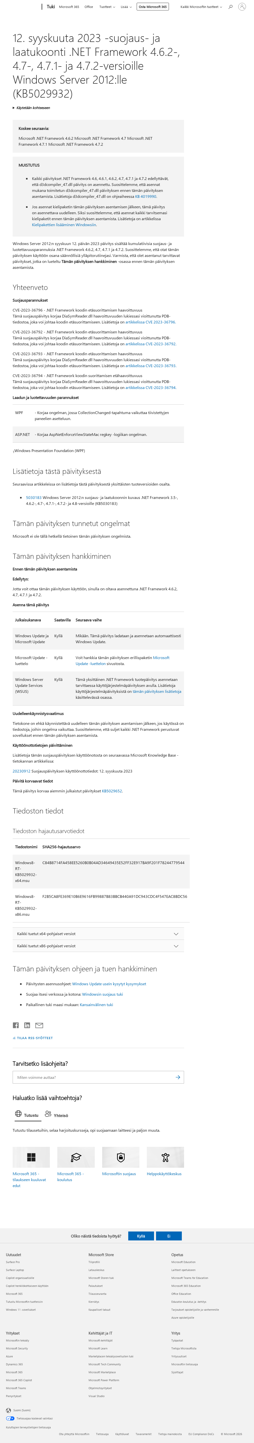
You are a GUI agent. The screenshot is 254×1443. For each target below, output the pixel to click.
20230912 (22, 771)
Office (89, 6)
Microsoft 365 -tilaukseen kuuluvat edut (29, 1179)
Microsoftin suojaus (119, 1173)
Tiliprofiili (94, 1262)
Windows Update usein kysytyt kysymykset (109, 983)
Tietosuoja (102, 1434)
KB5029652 (112, 790)
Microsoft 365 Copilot (19, 1380)
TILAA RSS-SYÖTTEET (35, 1038)
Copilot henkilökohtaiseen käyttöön (27, 1286)
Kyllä (141, 1235)
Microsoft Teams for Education (189, 1278)
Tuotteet (105, 6)
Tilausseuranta (97, 1294)
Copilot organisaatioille (20, 1278)
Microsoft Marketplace (102, 1372)
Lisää (124, 6)
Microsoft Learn (98, 1348)
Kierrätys (94, 1301)
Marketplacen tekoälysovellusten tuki (111, 1356)
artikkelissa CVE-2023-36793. (151, 365)
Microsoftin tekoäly (17, 1340)
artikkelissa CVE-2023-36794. (151, 387)
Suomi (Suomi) (22, 1410)
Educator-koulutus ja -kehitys (188, 1301)
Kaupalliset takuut (99, 1309)
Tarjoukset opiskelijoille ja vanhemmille (195, 1309)
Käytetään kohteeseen (33, 107)
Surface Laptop (15, 1270)
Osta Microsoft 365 (153, 6)
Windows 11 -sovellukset (21, 1309)
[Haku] (178, 1077)
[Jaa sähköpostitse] (37, 1024)
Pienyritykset (13, 1396)
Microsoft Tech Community (105, 1364)
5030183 (34, 497)
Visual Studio (96, 1396)
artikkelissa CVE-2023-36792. (151, 343)
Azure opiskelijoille (182, 1317)
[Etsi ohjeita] (230, 6)
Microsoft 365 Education (186, 1286)
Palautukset (96, 1286)
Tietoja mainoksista (170, 1434)
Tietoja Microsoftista (183, 1348)
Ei (168, 1235)
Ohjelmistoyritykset (100, 1388)
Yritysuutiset (179, 1356)
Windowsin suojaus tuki (102, 994)
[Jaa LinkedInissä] (25, 1024)
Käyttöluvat (122, 1434)
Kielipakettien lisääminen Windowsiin (64, 224)
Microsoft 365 (69, 6)
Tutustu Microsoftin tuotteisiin (24, 1301)
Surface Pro (13, 1262)
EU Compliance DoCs (201, 1434)
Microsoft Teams (16, 1388)
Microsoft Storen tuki (101, 1278)
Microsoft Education (183, 1262)
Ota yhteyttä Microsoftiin (74, 1434)
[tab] (28, 1114)
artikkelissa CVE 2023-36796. (151, 321)
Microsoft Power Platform (104, 1380)
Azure (9, 1356)
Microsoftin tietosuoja (184, 1364)
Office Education (181, 1294)
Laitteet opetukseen (183, 1270)
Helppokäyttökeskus (164, 1173)
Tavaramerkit (144, 1434)
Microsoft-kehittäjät (101, 1340)
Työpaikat (177, 1340)
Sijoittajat (177, 1372)
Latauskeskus (96, 1270)
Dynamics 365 (14, 1364)
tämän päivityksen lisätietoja (157, 691)
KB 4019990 (145, 196)
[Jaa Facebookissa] (16, 1024)
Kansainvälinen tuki (96, 1004)
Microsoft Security (17, 1348)
